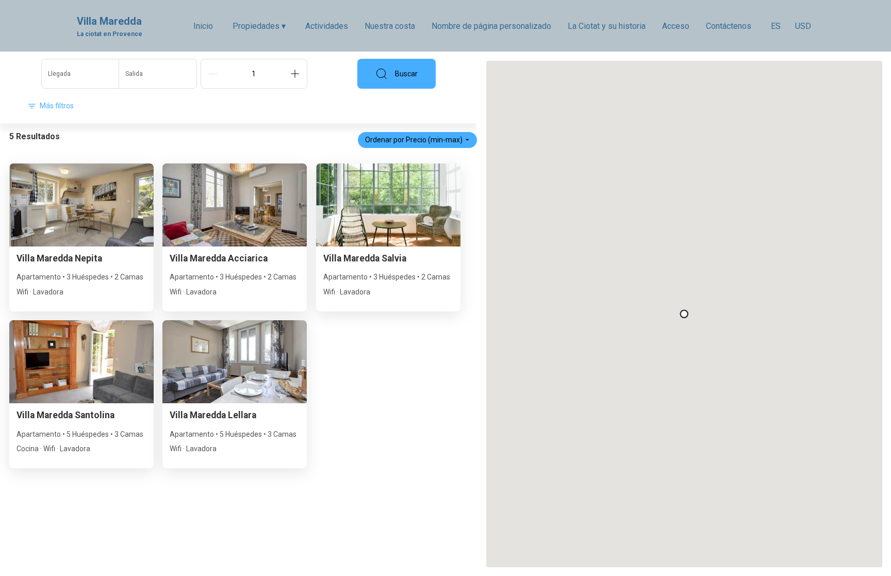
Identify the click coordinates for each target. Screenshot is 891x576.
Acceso (675, 26)
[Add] (295, 74)
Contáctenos (728, 26)
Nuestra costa (390, 26)
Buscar (406, 74)
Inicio (203, 26)
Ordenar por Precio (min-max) (414, 140)
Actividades (326, 26)
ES (776, 26)
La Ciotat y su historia (607, 26)
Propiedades (259, 26)
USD (803, 26)
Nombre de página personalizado (491, 26)
